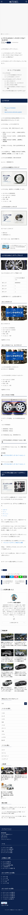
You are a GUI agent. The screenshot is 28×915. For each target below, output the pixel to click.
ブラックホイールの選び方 (9, 894)
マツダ (3, 725)
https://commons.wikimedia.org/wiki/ (13, 112)
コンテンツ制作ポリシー (6, 834)
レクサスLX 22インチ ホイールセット (13, 455)
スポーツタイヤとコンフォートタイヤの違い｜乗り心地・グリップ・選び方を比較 (14, 817)
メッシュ (5, 515)
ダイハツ (4, 728)
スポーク (5, 509)
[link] (14, 619)
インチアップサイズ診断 (6, 847)
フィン (4, 511)
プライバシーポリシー (6, 839)
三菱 (3, 731)
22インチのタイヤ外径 (12, 84)
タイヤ (3, 749)
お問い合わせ (4, 836)
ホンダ (3, 716)
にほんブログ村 (4, 905)
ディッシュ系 (6, 879)
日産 (3, 722)
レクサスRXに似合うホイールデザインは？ (15, 90)
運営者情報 (3, 832)
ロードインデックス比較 (6, 852)
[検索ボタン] (26, 1)
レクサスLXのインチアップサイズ (12, 79)
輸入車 (3, 740)
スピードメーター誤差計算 (7, 849)
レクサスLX (7, 73)
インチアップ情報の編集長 (14, 602)
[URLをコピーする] (25, 577)
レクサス (8, 42)
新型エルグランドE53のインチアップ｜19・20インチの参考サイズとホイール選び (14, 808)
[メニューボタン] (1, 1)
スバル (3, 734)
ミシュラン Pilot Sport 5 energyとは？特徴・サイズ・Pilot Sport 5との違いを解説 (14, 812)
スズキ (3, 719)
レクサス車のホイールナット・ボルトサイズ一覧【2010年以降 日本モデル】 (18, 247)
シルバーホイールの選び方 (9, 895)
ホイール (4, 753)
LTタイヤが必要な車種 (8, 865)
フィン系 (5, 881)
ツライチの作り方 (7, 863)
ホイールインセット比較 (6, 850)
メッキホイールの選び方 (8, 899)
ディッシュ (5, 513)
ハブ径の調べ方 (6, 866)
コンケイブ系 (6, 883)
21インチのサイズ (11, 81)
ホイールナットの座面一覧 (9, 868)
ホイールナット (5, 756)
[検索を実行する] (25, 703)
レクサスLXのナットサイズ (13, 76)
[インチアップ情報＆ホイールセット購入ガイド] (14, 1)
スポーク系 (5, 876)
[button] (3, 577)
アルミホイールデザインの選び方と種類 (13, 542)
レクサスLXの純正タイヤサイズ (14, 74)
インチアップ (5, 759)
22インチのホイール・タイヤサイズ (15, 82)
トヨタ (3, 713)
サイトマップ (4, 837)
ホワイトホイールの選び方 (9, 892)
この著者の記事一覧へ (14, 622)
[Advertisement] (14, 19)
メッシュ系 (5, 878)
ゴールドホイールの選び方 (9, 897)
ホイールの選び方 (7, 861)
